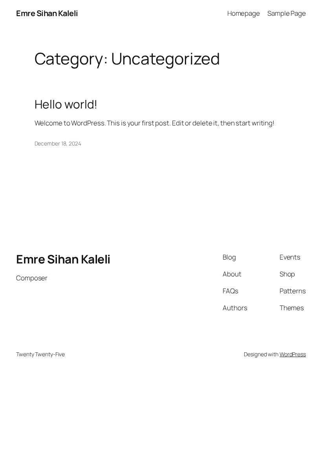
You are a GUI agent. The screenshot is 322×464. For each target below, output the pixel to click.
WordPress (293, 354)
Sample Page (286, 13)
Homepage (243, 13)
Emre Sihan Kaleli (47, 13)
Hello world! (66, 104)
